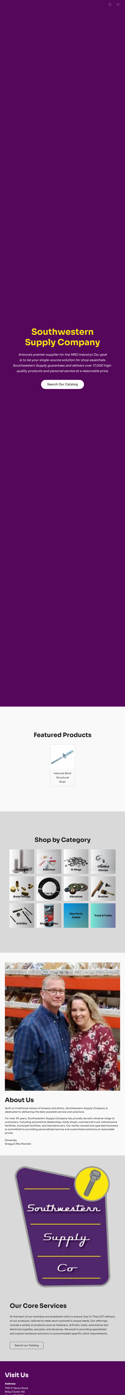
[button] (110, 4)
